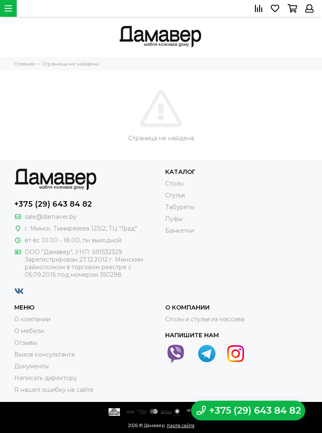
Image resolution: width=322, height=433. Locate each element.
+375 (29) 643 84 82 (53, 204)
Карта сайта (181, 425)
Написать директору (45, 378)
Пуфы (173, 219)
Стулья (175, 195)
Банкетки (179, 230)
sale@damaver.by (51, 216)
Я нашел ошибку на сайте (53, 390)
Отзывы (25, 342)
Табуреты (180, 207)
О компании (32, 319)
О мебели (29, 331)
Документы (31, 366)
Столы (174, 183)
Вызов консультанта (44, 354)
